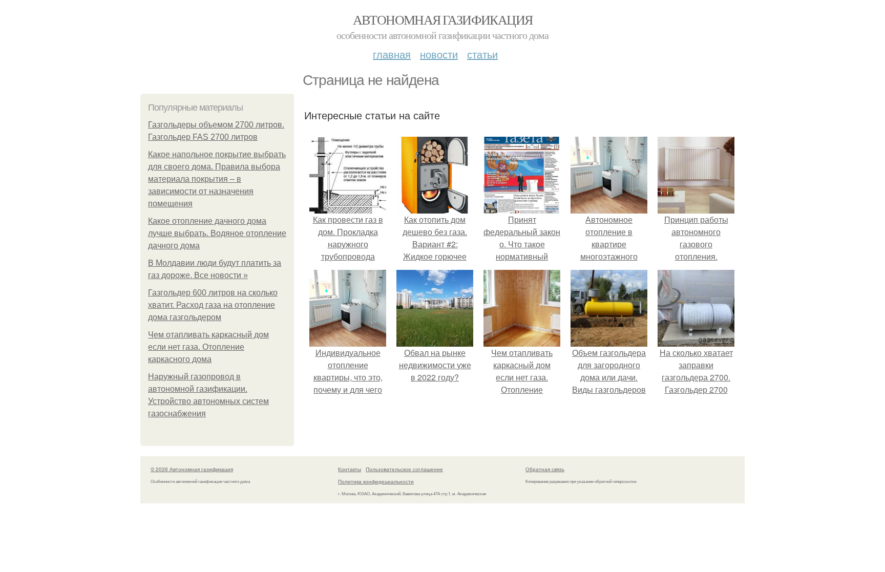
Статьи (482, 54)
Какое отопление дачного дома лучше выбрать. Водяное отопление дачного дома (217, 233)
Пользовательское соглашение (404, 469)
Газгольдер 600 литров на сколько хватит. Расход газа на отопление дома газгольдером (213, 305)
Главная (392, 54)
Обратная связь (544, 469)
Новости (439, 54)
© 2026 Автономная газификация (192, 469)
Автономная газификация (443, 19)
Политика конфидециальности (376, 481)
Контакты (349, 469)
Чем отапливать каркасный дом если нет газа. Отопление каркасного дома (208, 347)
